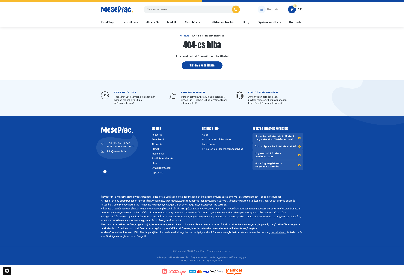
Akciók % (152, 22)
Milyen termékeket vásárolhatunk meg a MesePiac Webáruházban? (274, 138)
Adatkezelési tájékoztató (216, 139)
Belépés (272, 9)
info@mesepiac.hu (117, 151)
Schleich (222, 208)
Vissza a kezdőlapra (202, 65)
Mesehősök (192, 22)
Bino (211, 208)
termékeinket (278, 232)
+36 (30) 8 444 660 (118, 143)
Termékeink (130, 22)
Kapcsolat (296, 22)
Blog (246, 22)
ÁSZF (205, 134)
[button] (7, 271)
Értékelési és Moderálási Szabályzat (222, 149)
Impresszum (208, 144)
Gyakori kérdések (269, 22)
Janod (205, 208)
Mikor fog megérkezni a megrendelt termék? (268, 165)
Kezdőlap (107, 22)
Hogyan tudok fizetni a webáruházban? (268, 155)
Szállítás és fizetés (221, 22)
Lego (198, 208)
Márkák (172, 22)
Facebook (105, 172)
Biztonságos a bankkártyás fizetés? (275, 146)
